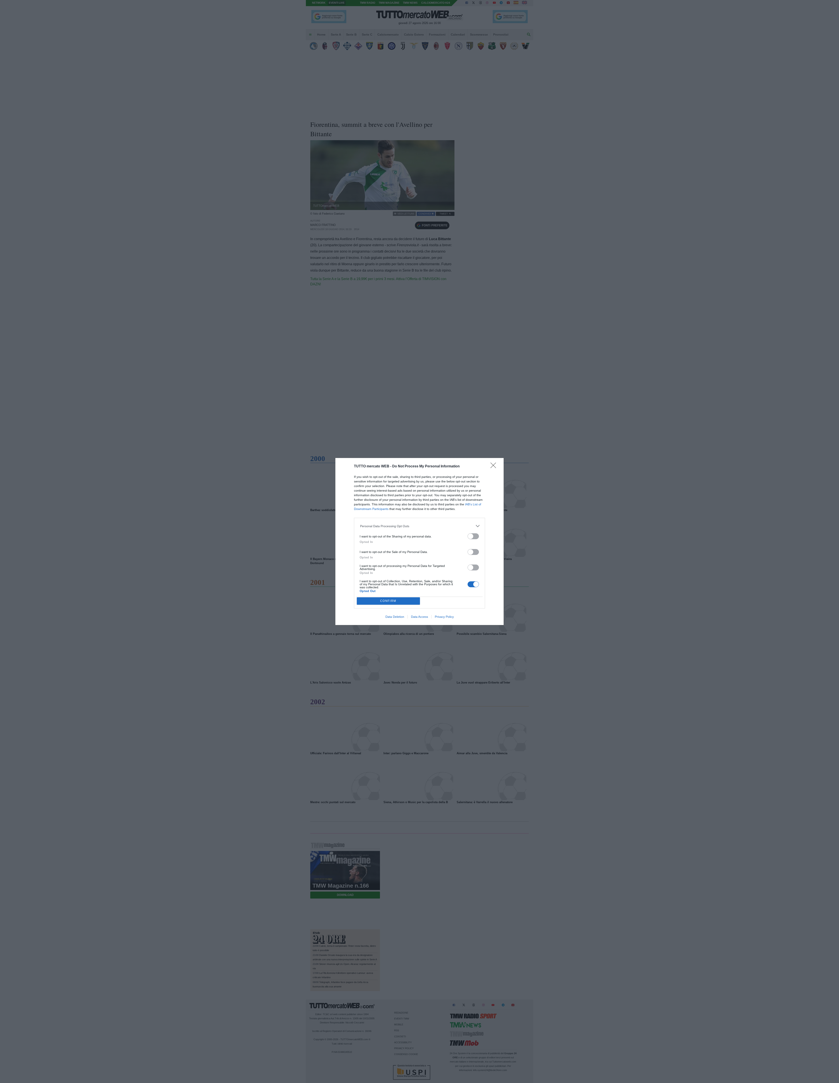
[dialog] (419, 541)
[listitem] (419, 526)
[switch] (473, 536)
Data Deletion (394, 616)
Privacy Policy (444, 616)
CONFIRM (388, 601)
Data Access (419, 616)
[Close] (495, 467)
